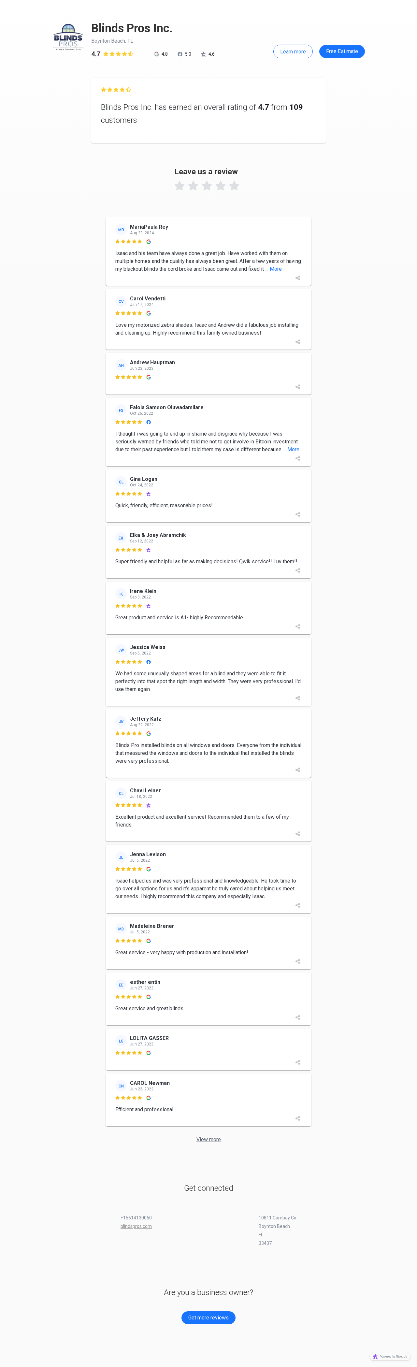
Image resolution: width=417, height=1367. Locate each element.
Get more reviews (208, 1318)
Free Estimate (342, 51)
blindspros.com (136, 1226)
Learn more (293, 52)
